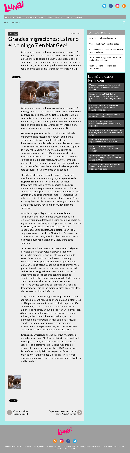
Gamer (68, 17)
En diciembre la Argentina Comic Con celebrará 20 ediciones (105, 58)
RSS (124, 6)
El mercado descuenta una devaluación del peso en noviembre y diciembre (105, 123)
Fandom (9, 17)
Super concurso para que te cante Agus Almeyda (62, 412)
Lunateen (14, 6)
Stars (49, 17)
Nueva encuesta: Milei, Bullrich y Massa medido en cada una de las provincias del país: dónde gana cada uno (105, 97)
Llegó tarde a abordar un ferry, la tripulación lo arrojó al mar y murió (104, 140)
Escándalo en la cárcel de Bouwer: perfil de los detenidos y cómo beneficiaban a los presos (104, 107)
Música (58, 17)
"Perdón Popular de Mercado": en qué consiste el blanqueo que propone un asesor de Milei (105, 157)
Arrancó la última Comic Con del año (104, 44)
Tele (41, 17)
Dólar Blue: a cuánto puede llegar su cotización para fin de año (104, 115)
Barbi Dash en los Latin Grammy (103, 38)
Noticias (13, 34)
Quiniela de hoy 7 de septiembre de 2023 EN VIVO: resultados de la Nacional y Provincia (104, 166)
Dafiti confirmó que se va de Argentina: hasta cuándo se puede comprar (103, 148)
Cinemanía (30, 17)
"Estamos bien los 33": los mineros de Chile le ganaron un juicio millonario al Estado (105, 132)
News (19, 17)
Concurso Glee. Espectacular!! (21, 412)
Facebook (111, 6)
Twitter (104, 6)
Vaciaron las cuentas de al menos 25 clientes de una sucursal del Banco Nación (104, 87)
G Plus (117, 6)
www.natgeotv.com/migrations (54, 357)
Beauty (78, 17)
